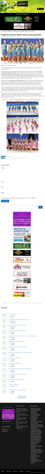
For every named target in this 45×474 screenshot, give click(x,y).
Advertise (15, 471)
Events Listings (5, 431)
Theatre (33, 457)
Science (33, 452)
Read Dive (18, 413)
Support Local (4, 430)
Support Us (21, 471)
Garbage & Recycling (35, 429)
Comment (3, 168)
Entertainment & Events (36, 421)
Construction (34, 416)
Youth (33, 462)
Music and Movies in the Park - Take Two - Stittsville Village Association (23, 336)
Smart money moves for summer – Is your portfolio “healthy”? (21, 427)
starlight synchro (22, 158)
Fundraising (34, 428)
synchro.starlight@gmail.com (34, 99)
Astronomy (37, 408)
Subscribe (8, 471)
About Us (28, 471)
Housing (39, 433)
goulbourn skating (13, 158)
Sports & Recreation (10, 156)
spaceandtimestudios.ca (7, 421)
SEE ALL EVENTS (22, 397)
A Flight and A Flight (13, 314)
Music (39, 437)
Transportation (34, 459)
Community (34, 413)
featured (7, 158)
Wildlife (39, 460)
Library (38, 434)
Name (2, 181)
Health (39, 431)
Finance (40, 424)
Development (34, 418)
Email (2, 187)
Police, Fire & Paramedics (36, 446)
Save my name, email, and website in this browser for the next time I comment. (19, 198)
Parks (38, 441)
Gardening (33, 431)
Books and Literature (35, 410)
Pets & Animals (34, 442)
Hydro (32, 434)
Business (33, 411)
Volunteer (33, 460)
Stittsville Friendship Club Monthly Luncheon (17, 330)
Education (33, 420)
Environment (34, 423)
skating (18, 158)
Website (2, 192)
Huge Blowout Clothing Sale (14, 357)
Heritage (33, 433)
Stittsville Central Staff (6, 36)
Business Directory (5, 428)
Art (32, 408)
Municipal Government (35, 436)
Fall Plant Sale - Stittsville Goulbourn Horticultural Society (20, 352)
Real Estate (33, 451)
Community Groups (35, 415)
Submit (2, 471)
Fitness (33, 426)
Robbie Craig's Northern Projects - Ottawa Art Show (19, 319)
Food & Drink (39, 426)
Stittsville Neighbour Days (14, 384)
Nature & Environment (35, 439)
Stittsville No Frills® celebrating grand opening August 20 (22, 415)
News (33, 441)
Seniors (38, 452)
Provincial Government (35, 449)
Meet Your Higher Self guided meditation (17, 379)
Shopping (33, 454)
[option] (23, 31)
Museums (33, 437)
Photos (33, 444)
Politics (33, 447)
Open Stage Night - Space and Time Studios (17, 325)
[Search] (40, 207)
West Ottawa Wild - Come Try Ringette (16, 341)
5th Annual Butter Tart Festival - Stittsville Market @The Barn (20, 368)
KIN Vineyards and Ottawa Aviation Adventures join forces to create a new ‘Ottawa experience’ (20, 31)
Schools (40, 451)
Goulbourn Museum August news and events (21, 419)
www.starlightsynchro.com (21, 99)
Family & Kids (34, 424)
